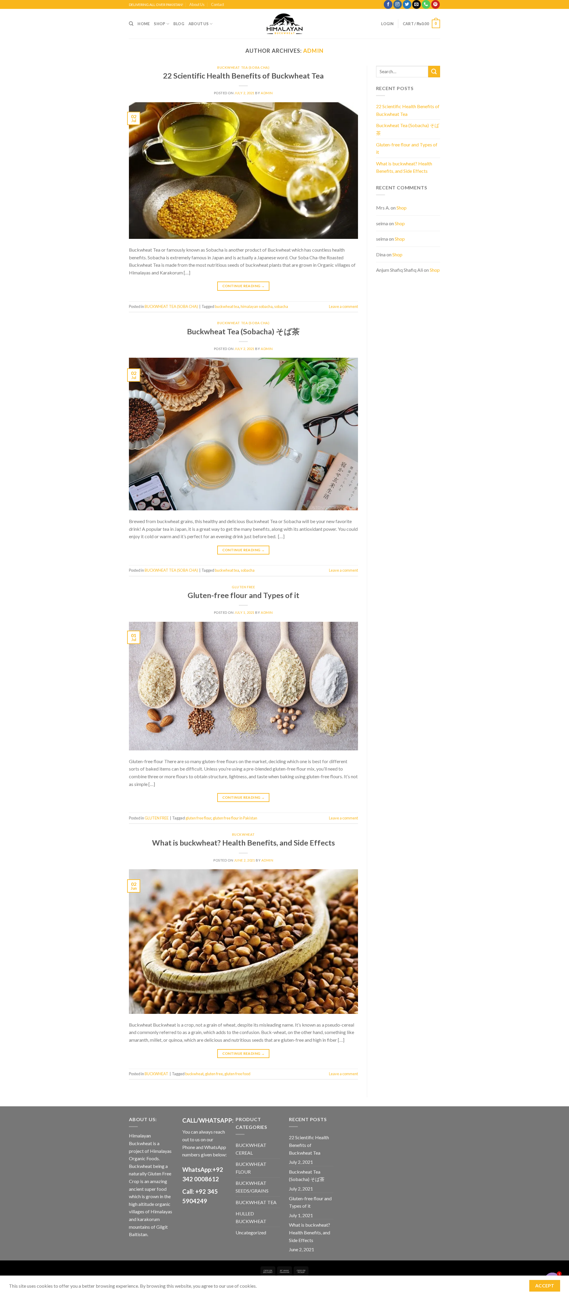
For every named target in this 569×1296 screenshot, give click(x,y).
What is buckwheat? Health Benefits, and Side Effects (243, 842)
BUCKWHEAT (243, 834)
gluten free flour (198, 818)
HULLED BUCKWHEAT (251, 1217)
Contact (217, 4)
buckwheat (194, 1073)
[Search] (131, 23)
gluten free (214, 1073)
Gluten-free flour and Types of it (243, 595)
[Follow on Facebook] (388, 4)
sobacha (281, 306)
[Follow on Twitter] (407, 4)
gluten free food (237, 1073)
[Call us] (426, 4)
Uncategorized (251, 1232)
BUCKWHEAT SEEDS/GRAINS (252, 1186)
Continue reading (243, 286)
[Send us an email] (416, 4)
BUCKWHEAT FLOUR (251, 1167)
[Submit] (434, 71)
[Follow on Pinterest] (435, 4)
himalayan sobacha (257, 306)
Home (144, 23)
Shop (159, 23)
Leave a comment (343, 306)
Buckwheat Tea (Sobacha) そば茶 (243, 331)
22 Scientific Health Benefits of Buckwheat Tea (243, 75)
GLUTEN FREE (243, 587)
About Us (196, 4)
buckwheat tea (227, 306)
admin (313, 50)
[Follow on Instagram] (397, 4)
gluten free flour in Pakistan (235, 818)
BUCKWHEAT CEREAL (251, 1149)
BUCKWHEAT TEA (256, 1202)
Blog (178, 23)
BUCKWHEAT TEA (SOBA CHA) (243, 67)
